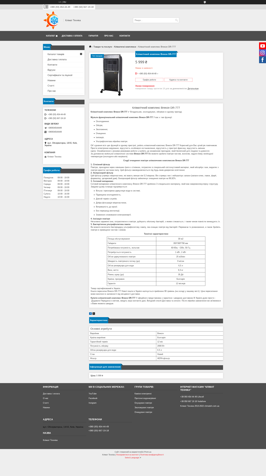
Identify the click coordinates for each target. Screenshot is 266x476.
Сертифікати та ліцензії (60, 75)
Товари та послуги (102, 46)
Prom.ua (147, 452)
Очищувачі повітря (143, 412)
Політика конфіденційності (152, 455)
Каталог (50, 36)
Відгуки (51, 70)
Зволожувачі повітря (144, 407)
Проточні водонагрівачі (145, 398)
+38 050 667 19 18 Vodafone (193, 401)
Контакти (124, 36)
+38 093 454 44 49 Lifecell (192, 397)
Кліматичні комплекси (125, 46)
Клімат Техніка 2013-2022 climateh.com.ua (199, 406)
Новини (51, 80)
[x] (94, 314)
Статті (51, 85)
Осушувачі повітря (143, 403)
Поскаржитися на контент (127, 455)
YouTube (93, 393)
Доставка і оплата (72, 36)
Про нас (108, 36)
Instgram (93, 403)
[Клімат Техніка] (52, 20)
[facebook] (90, 314)
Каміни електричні (143, 393)
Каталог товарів (56, 54)
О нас (45, 398)
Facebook (93, 398)
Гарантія (93, 36)
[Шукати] (176, 20)
